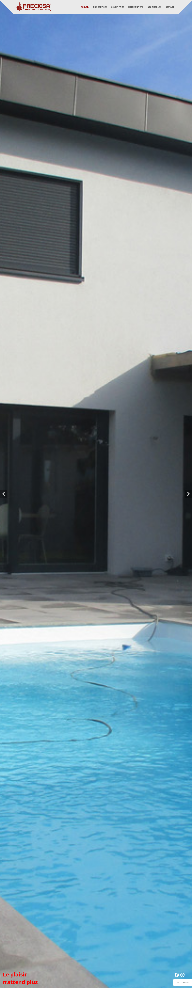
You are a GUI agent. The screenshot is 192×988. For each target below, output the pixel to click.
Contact (169, 7)
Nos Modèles (154, 7)
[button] (3, 494)
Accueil (85, 7)
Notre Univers (135, 7)
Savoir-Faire (117, 7)
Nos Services (100, 7)
